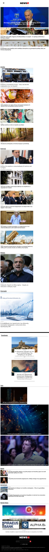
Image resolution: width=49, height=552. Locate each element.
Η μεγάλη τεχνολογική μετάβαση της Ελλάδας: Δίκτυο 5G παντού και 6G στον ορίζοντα (24, 433)
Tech (1, 385)
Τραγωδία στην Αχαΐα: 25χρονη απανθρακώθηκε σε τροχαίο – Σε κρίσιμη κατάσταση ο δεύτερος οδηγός (22, 37)
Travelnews (4, 335)
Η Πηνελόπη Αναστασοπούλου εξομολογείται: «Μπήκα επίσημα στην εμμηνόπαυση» (27, 478)
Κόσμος (2, 253)
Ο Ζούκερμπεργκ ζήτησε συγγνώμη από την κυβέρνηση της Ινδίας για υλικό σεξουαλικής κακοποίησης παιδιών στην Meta (24, 464)
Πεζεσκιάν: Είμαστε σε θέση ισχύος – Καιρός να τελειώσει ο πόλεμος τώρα (14, 285)
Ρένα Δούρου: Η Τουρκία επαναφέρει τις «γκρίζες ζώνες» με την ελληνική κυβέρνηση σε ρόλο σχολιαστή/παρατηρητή (15, 227)
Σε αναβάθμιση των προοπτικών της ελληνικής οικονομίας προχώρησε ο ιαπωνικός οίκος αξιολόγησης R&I (14, 325)
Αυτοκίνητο (3, 485)
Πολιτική (3, 149)
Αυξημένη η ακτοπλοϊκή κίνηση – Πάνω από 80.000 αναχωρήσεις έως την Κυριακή (14, 85)
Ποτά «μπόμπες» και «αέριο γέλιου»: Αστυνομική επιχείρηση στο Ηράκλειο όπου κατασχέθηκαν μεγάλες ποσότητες (15, 105)
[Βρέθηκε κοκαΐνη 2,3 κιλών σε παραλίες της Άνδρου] (16, 116)
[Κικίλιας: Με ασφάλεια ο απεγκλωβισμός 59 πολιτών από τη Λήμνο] (16, 157)
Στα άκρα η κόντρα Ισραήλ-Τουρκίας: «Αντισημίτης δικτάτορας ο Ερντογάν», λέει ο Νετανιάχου (24, 23)
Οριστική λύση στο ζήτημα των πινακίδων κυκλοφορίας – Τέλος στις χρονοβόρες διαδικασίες (26, 489)
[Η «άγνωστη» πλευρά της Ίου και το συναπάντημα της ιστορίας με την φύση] (24, 345)
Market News (4, 503)
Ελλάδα (2, 67)
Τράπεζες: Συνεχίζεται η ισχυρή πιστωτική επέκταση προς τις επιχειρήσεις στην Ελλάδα (23, 531)
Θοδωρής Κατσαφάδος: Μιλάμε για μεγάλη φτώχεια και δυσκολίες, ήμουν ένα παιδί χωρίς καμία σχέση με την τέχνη (27, 472)
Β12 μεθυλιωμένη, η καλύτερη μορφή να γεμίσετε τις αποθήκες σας (24, 518)
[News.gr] (24, 3)
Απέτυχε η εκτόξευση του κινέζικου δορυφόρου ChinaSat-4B (17, 402)
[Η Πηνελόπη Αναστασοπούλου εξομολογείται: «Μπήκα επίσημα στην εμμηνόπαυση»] (4, 480)
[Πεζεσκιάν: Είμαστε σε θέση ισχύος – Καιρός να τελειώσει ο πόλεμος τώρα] (16, 268)
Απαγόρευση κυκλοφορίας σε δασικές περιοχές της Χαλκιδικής (15, 143)
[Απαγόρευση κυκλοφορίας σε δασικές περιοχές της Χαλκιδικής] (16, 135)
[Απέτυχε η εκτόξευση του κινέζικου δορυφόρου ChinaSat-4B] (13, 395)
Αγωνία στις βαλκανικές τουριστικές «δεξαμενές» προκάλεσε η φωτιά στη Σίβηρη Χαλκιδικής (24, 377)
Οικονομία (3, 291)
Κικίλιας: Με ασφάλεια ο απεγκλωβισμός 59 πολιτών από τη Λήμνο (16, 167)
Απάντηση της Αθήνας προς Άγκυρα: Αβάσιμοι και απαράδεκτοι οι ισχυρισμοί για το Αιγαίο (15, 187)
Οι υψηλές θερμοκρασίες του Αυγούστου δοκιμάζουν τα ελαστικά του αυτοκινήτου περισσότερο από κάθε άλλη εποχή (26, 496)
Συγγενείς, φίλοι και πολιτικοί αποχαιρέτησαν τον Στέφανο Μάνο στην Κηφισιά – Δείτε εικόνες (16, 207)
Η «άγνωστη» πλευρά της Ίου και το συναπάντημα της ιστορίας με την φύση (24, 353)
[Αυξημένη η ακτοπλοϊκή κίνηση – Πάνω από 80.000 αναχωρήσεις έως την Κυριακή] (16, 75)
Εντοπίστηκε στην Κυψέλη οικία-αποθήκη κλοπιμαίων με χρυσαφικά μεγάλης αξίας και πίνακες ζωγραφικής (22, 49)
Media (2, 468)
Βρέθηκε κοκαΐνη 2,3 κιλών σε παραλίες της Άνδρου (12, 125)
